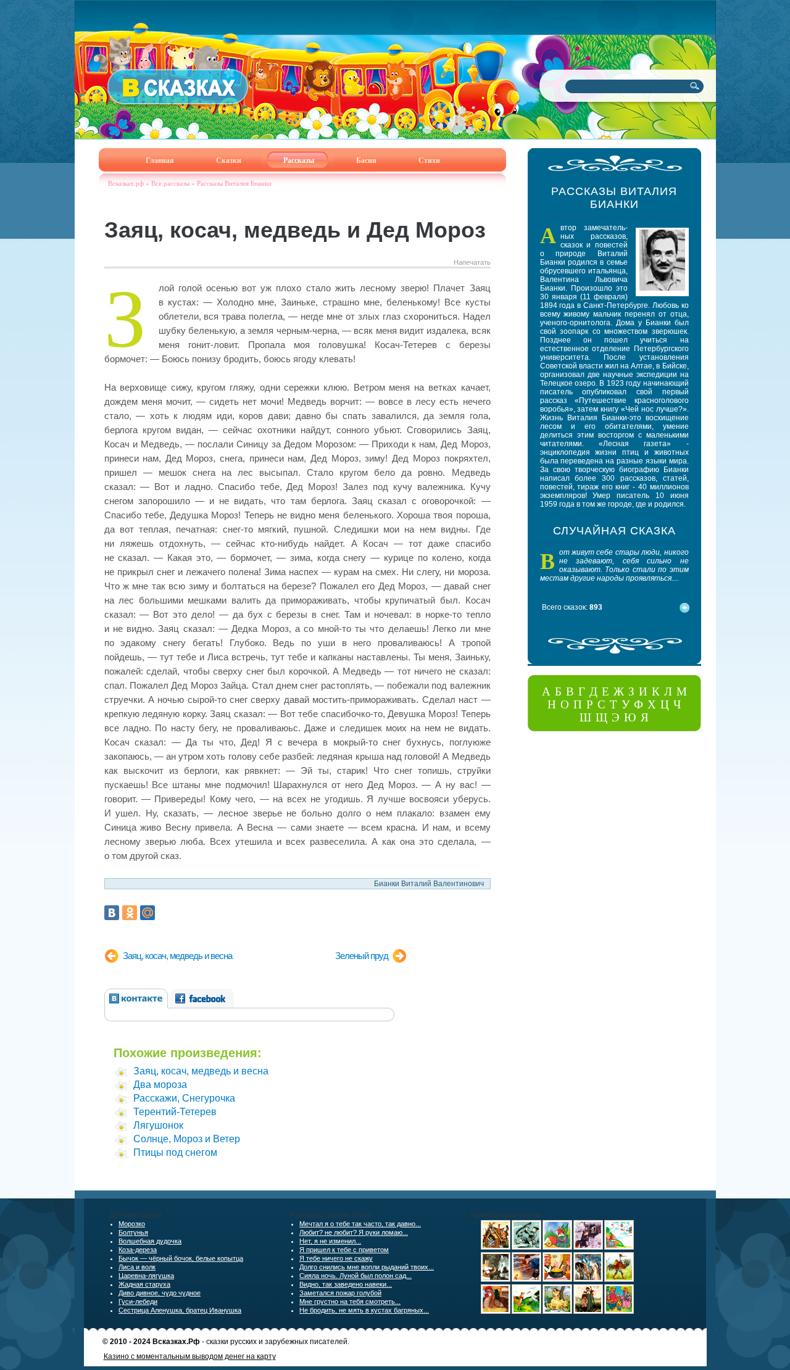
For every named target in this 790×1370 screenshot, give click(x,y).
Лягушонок (158, 1125)
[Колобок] (557, 1247)
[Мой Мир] (147, 912)
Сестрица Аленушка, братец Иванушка (179, 1310)
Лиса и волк (137, 1267)
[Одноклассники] (129, 912)
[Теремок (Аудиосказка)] (495, 1247)
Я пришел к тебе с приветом (344, 1249)
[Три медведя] (619, 1311)
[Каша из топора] (557, 1279)
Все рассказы (170, 183)
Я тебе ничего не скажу (336, 1258)
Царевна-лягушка (146, 1275)
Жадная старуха (144, 1284)
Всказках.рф (126, 183)
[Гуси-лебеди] (619, 1247)
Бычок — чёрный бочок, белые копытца (180, 1258)
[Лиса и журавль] (526, 1311)
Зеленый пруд (361, 955)
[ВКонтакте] (111, 912)
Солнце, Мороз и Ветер (186, 1139)
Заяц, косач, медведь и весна (177, 955)
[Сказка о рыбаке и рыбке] (526, 1279)
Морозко (131, 1223)
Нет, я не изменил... (330, 1241)
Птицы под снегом (175, 1152)
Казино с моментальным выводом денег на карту (190, 1356)
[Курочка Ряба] (495, 1311)
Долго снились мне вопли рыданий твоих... (366, 1267)
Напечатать (472, 262)
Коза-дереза (137, 1249)
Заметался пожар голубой (340, 1293)
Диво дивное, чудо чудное (159, 1293)
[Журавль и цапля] (619, 1279)
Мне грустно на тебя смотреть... (350, 1301)
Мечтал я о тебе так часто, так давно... (360, 1223)
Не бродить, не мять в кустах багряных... (364, 1310)
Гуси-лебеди (137, 1301)
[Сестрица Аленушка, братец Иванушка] (588, 1311)
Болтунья (133, 1232)
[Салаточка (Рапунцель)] (557, 1311)
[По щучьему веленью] (526, 1247)
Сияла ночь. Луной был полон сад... (355, 1275)
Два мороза (160, 1084)
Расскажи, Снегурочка (184, 1098)
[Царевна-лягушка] (588, 1279)
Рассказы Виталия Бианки (234, 183)
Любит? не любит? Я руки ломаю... (353, 1232)
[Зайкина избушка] (588, 1247)
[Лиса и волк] (495, 1279)
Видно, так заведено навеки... (345, 1284)
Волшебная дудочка (149, 1241)
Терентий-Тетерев (175, 1111)
